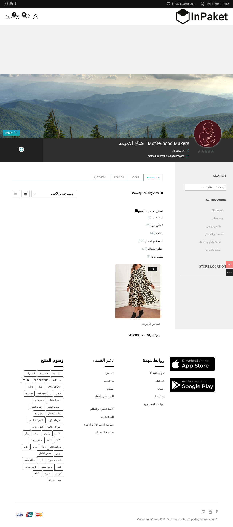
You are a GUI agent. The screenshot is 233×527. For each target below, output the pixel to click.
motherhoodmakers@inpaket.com (166, 156)
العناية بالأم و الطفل (210, 242)
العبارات (39, 413)
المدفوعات (107, 416)
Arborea (57, 380)
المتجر (160, 388)
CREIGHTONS (41, 380)
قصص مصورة (54, 460)
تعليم (48, 440)
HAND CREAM (54, 386)
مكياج (37, 473)
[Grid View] (25, 193)
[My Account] (35, 16)
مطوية (48, 473)
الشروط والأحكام (104, 396)
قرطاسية (157, 217)
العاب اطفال (155, 249)
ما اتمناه (109, 380)
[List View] (16, 193)
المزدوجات (37, 426)
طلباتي (110, 388)
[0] (17, 16)
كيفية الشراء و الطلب (101, 409)
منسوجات (157, 256)
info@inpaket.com (183, 3)
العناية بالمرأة (214, 249)
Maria (30, 386)
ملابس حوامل (214, 226)
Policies (119, 177)
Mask (58, 393)
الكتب (159, 233)
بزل (27, 433)
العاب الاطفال (54, 413)
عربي (58, 453)
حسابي (110, 373)
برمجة (36, 433)
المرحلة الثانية (54, 426)
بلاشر (58, 440)
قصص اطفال (45, 453)
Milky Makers (44, 393)
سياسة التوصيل (105, 432)
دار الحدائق (55, 446)
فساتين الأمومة (151, 323)
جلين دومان (36, 440)
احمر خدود (39, 400)
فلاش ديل (157, 225)
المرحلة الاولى (54, 420)
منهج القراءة (55, 480)
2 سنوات (57, 373)
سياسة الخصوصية (154, 404)
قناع (41, 460)
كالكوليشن (29, 460)
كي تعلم (159, 380)
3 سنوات (43, 373)
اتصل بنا (159, 396)
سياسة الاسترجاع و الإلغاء (99, 424)
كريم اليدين (30, 466)
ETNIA (26, 380)
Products (153, 177)
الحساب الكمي (54, 406)
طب (26, 446)
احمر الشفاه (55, 400)
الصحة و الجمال (153, 241)
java (40, 386)
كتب (59, 466)
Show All (217, 210)
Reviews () (99, 177)
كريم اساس (47, 466)
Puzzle (29, 393)
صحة (34, 446)
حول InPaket (156, 373)
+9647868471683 (217, 3)
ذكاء (44, 446)
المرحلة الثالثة (36, 420)
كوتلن (58, 473)
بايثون (47, 433)
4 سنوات (30, 373)
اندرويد (57, 433)
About (135, 177)
